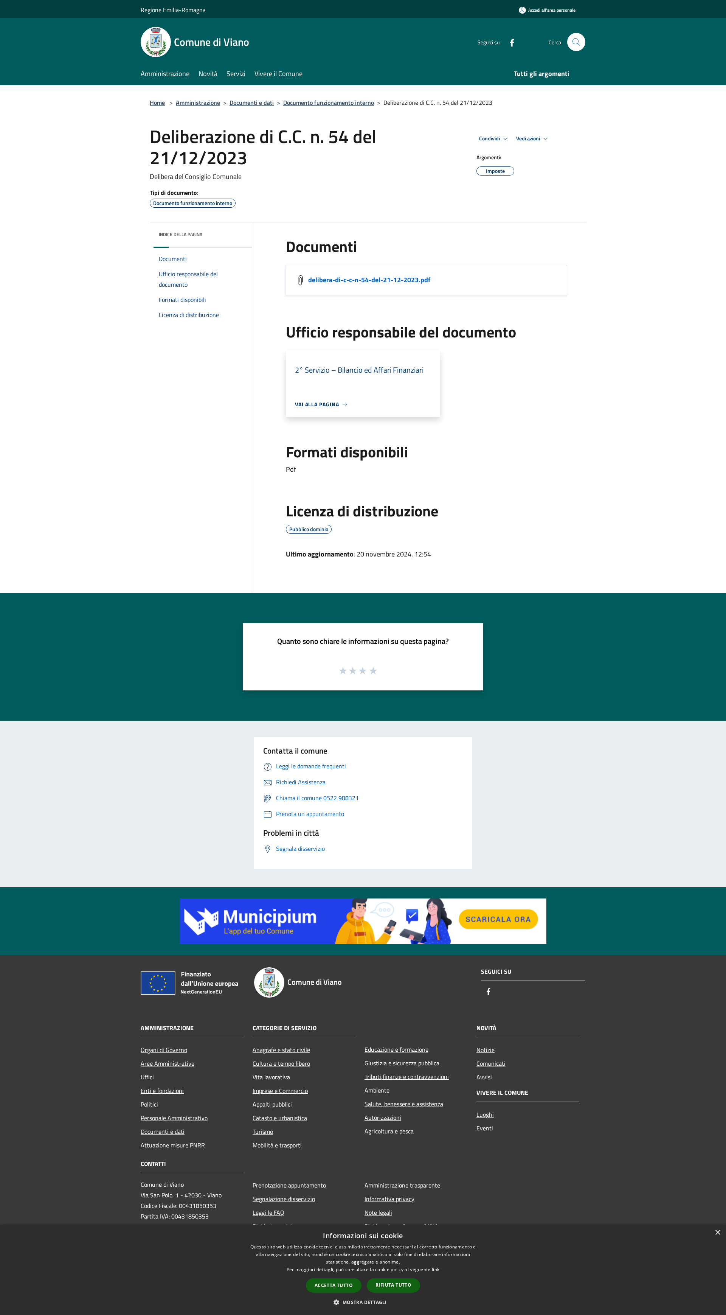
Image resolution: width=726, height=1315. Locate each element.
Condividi (490, 138)
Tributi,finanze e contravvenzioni (407, 1076)
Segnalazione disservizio (284, 1198)
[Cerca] (576, 42)
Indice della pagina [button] (180, 234)
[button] (362, 1302)
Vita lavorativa (271, 1077)
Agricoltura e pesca (389, 1131)
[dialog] (363, 1270)
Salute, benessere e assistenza (404, 1103)
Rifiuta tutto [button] (393, 1285)
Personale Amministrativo (174, 1117)
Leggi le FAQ (268, 1212)
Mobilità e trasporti (277, 1145)
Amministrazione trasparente (402, 1185)
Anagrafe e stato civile (281, 1049)
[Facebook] (509, 42)
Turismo (263, 1131)
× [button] (717, 1233)
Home (157, 102)
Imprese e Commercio (280, 1090)
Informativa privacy (389, 1198)
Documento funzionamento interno (328, 102)
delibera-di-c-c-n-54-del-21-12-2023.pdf (369, 280)
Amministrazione (198, 102)
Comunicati (491, 1063)
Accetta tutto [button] (334, 1285)
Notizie (485, 1049)
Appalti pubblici (272, 1104)
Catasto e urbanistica (280, 1117)
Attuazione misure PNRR (173, 1145)
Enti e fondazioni (162, 1090)
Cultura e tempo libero (281, 1063)
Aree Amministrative (167, 1063)
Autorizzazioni (383, 1117)
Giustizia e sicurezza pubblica (402, 1063)
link (435, 1269)
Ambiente (377, 1090)
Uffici (147, 1077)
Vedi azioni (528, 138)
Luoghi (485, 1114)
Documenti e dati (252, 102)
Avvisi (484, 1077)
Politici (149, 1104)
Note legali (378, 1212)
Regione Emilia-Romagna (173, 9)
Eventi (484, 1128)
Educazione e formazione (396, 1049)
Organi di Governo (164, 1049)
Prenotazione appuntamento (289, 1185)
